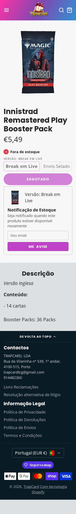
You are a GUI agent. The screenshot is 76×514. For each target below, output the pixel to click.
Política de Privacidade (25, 412)
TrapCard (31, 486)
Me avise (38, 246)
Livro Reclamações (21, 387)
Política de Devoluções (25, 419)
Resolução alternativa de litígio (32, 394)
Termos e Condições (23, 435)
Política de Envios (20, 427)
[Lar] (38, 10)
